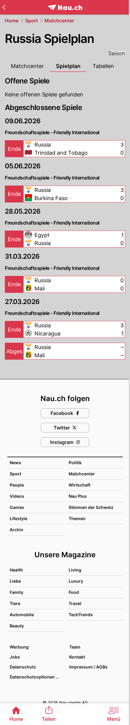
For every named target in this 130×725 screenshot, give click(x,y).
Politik (75, 462)
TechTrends (81, 614)
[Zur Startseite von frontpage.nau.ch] (65, 7)
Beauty (17, 625)
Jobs (15, 656)
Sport (31, 21)
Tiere (15, 603)
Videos (17, 496)
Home (11, 21)
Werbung (19, 646)
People (17, 484)
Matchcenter (59, 21)
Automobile (22, 614)
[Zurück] (4, 7)
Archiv (16, 529)
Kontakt (77, 656)
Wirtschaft (79, 484)
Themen (77, 518)
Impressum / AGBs (88, 666)
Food (74, 592)
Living (75, 569)
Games (17, 507)
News (15, 462)
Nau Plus (78, 496)
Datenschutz (23, 666)
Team (74, 646)
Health (16, 569)
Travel (75, 603)
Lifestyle (18, 518)
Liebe (15, 581)
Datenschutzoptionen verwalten (36, 676)
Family (16, 592)
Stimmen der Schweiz (91, 507)
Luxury (76, 581)
